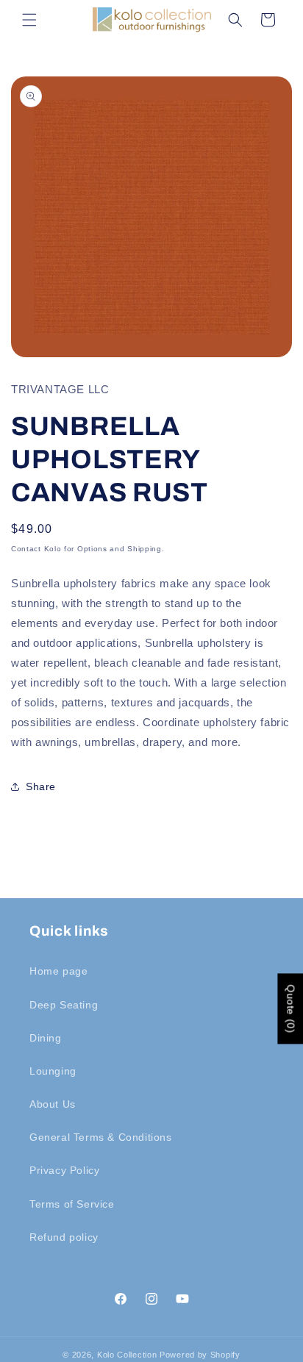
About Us (52, 1104)
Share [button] (41, 786)
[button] (29, 20)
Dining (45, 1038)
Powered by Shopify (200, 1354)
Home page (58, 971)
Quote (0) (290, 1008)
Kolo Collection (127, 1354)
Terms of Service (72, 1204)
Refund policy (64, 1237)
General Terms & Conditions (100, 1137)
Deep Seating (63, 1005)
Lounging (52, 1071)
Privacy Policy (64, 1170)
